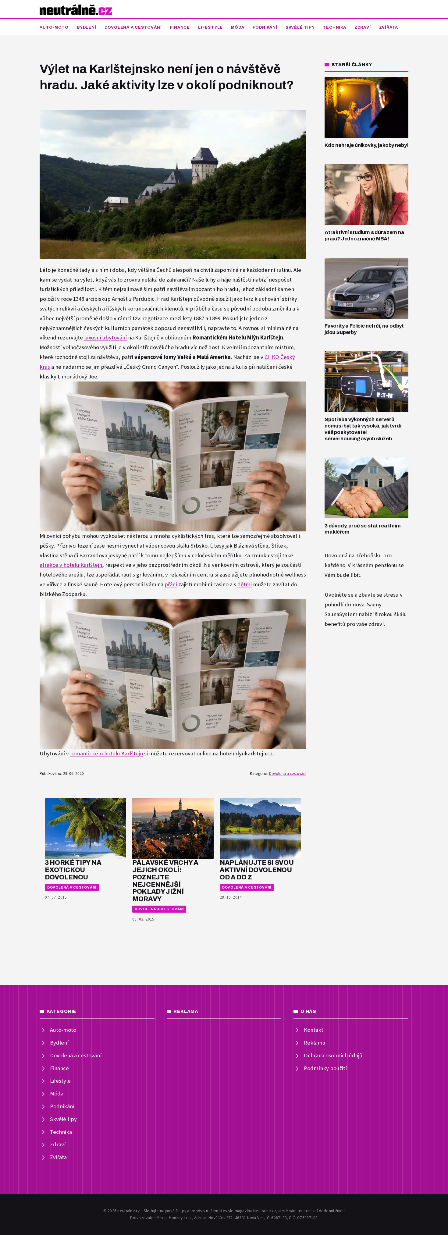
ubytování (114, 338)
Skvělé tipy (300, 27)
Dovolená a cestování (133, 27)
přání (171, 584)
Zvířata (388, 27)
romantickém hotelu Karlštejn (106, 754)
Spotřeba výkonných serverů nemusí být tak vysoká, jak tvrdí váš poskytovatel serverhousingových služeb (363, 429)
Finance (180, 27)
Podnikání (265, 27)
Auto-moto (54, 27)
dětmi (244, 584)
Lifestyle (210, 27)
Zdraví (362, 27)
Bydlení (86, 27)
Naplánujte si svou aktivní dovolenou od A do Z (256, 870)
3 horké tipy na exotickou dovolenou (73, 870)
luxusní (93, 338)
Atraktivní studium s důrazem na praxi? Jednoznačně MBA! (364, 235)
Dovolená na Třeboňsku (353, 555)
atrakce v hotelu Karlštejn (71, 565)
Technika (334, 27)
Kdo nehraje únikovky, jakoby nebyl (366, 145)
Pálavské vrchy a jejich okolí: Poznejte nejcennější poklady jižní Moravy (165, 880)
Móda (237, 27)
